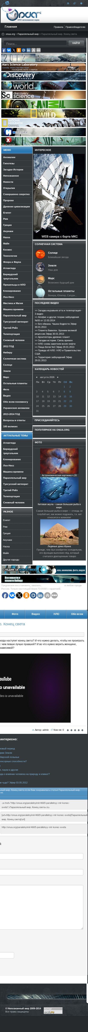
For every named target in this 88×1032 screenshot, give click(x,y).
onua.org (10, 34)
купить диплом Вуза (53, 585)
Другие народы (11, 559)
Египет (6, 520)
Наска (6, 546)
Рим (5, 526)
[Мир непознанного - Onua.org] (81, 3)
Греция (6, 533)
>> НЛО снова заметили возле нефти (55, 344)
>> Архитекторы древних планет (52, 337)
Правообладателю (75, 27)
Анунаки (7, 540)
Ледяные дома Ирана (59, 546)
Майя (6, 553)
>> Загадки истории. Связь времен (54, 340)
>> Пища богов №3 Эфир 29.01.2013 (54, 347)
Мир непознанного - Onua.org (24, 15)
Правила (58, 27)
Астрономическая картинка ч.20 (59, 475)
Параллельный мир (28, 34)
